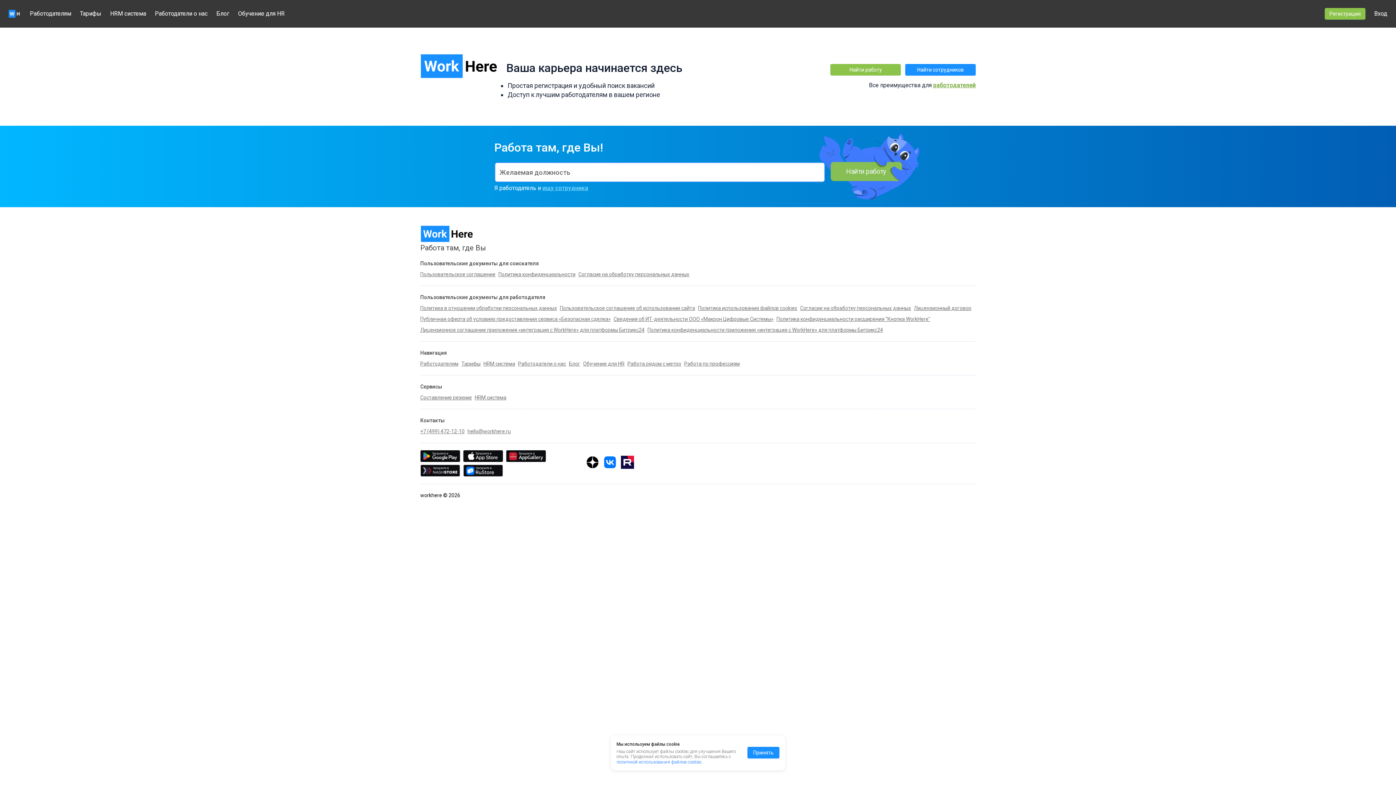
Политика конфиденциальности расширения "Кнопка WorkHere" (853, 319)
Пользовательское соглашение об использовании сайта (627, 308)
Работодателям (50, 13)
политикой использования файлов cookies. (660, 762)
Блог (222, 13)
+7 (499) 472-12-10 (442, 431)
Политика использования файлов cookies (747, 308)
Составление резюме (446, 397)
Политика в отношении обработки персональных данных (488, 308)
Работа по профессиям (712, 364)
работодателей (954, 85)
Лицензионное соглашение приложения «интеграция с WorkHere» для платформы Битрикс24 (532, 330)
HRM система (128, 13)
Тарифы (90, 13)
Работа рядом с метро (654, 364)
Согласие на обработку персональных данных (855, 308)
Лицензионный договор (942, 308)
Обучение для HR (261, 13)
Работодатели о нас (181, 13)
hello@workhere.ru (489, 431)
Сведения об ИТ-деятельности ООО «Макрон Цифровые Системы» (694, 319)
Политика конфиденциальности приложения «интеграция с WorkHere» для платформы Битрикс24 (765, 330)
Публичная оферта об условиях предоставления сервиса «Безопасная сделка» (515, 319)
